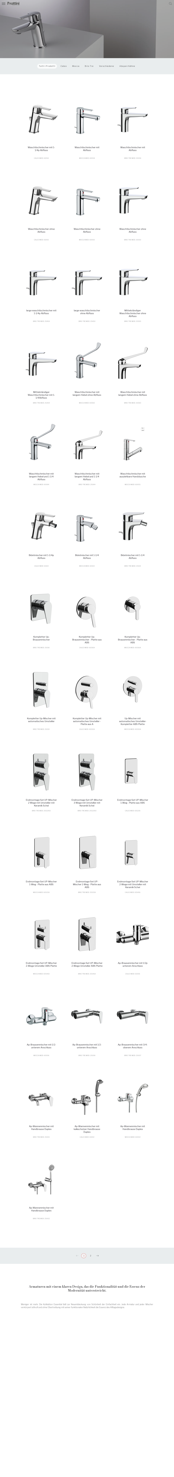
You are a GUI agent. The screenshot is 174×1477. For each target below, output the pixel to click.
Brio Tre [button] (89, 66)
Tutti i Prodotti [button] (47, 66)
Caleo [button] (64, 66)
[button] (170, 3)
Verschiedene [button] (106, 66)
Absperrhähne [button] (127, 66)
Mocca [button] (75, 66)
